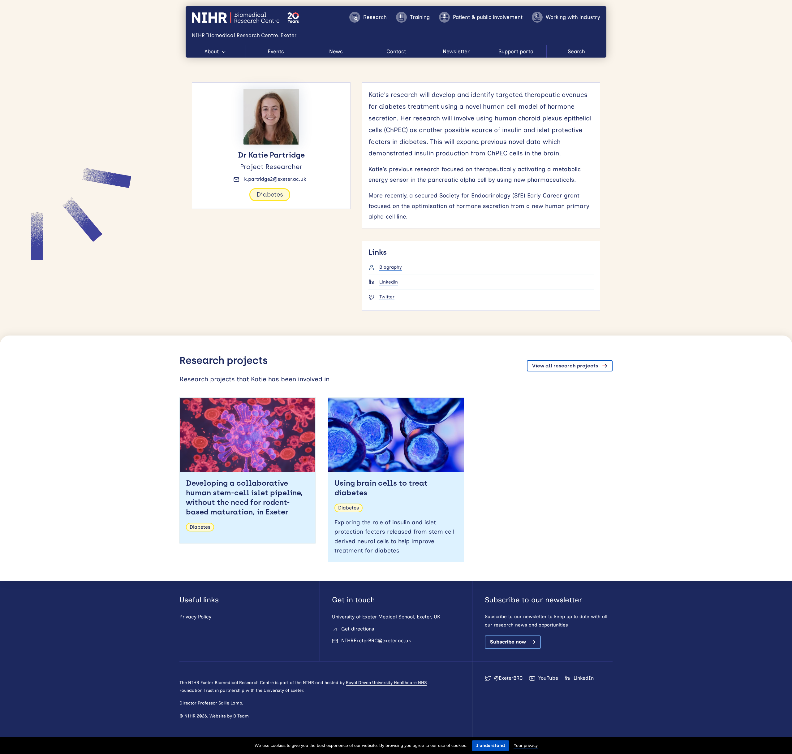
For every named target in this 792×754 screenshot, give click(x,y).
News (336, 51)
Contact (396, 51)
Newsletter (456, 51)
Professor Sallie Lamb (220, 703)
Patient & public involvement (488, 17)
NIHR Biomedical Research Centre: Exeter (236, 17)
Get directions (357, 629)
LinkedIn (584, 678)
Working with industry (573, 17)
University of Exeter (283, 690)
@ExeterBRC (508, 678)
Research (375, 17)
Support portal (516, 51)
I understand (490, 745)
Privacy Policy (195, 617)
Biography (390, 267)
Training (420, 17)
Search (576, 51)
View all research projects (565, 366)
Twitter (386, 297)
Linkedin (388, 282)
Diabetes (269, 194)
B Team (241, 716)
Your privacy (526, 745)
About (212, 51)
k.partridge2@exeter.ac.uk (275, 179)
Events (276, 51)
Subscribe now (508, 642)
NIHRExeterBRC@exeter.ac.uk (376, 641)
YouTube (548, 678)
